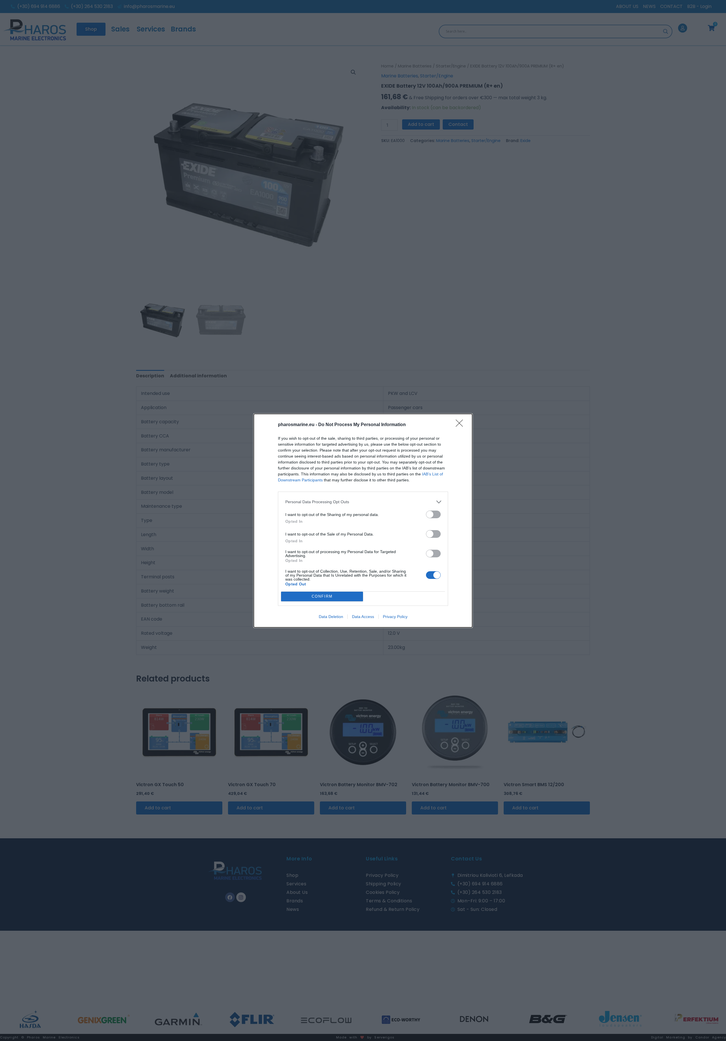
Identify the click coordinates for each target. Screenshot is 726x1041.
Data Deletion (331, 616)
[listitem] (363, 502)
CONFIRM (322, 596)
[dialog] (363, 520)
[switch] (433, 514)
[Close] (461, 425)
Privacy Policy (395, 616)
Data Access (363, 616)
